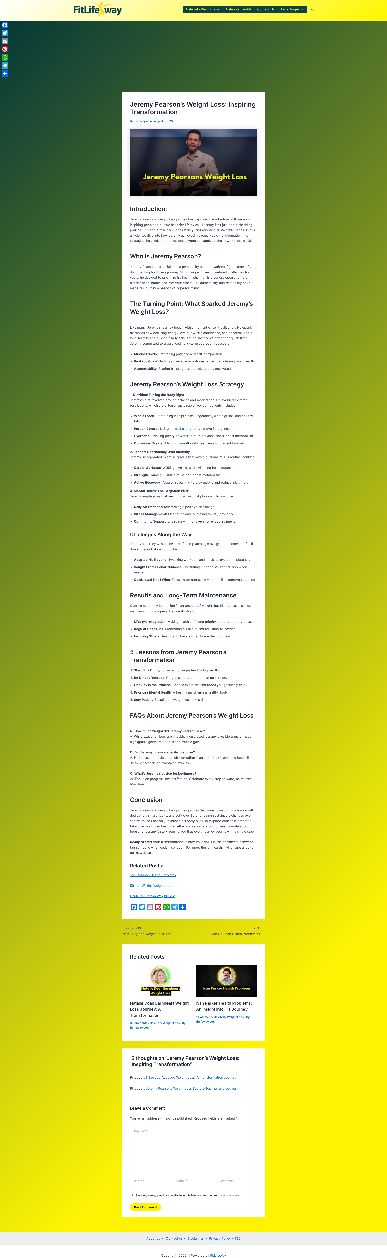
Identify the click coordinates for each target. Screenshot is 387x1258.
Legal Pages (290, 9)
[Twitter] (5, 33)
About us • (156, 1238)
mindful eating (180, 429)
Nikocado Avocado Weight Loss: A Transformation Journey (191, 1077)
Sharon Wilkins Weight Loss (151, 885)
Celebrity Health (238, 9)
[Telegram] (5, 65)
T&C (237, 1238)
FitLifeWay (217, 1255)
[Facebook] (5, 25)
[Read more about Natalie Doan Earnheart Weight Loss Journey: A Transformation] (160, 981)
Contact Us (266, 9)
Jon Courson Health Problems (153, 875)
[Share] (5, 73)
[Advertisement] (193, 62)
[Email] (5, 41)
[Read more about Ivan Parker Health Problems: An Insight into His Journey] (226, 981)
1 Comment (204, 1017)
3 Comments (139, 1023)
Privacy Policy (220, 1238)
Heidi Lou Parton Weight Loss (152, 896)
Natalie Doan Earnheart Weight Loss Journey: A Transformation (159, 1009)
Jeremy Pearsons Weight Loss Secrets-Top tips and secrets (191, 1088)
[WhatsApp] (5, 57)
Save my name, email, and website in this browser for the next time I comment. (188, 1195)
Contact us (175, 1238)
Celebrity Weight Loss (203, 9)
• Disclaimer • (196, 1238)
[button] (302, 9)
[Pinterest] (5, 49)
